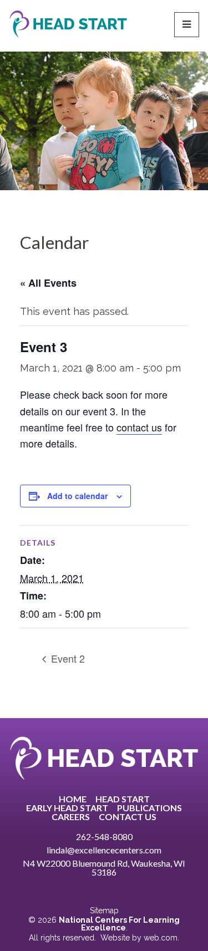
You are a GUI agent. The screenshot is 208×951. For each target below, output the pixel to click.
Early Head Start (67, 807)
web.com (160, 937)
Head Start (122, 799)
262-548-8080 (104, 836)
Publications (149, 807)
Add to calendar (77, 495)
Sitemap (104, 910)
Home (73, 799)
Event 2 (66, 658)
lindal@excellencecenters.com (104, 850)
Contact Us (127, 816)
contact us (139, 427)
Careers (71, 816)
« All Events (48, 283)
